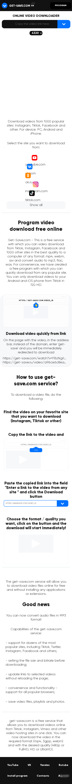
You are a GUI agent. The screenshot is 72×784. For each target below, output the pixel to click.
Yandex (44, 765)
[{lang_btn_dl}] (63, 24)
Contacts (43, 776)
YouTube (12, 765)
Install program (17, 776)
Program (60, 5)
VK (29, 765)
